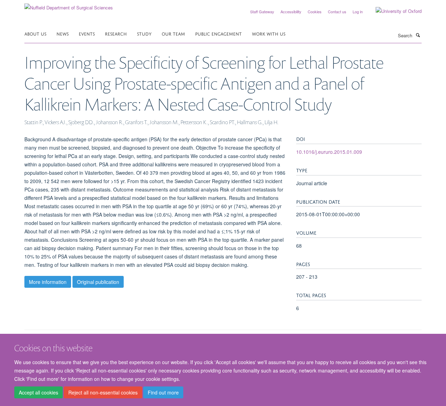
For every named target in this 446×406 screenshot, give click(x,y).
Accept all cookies (38, 392)
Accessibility (290, 11)
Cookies (315, 11)
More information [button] (48, 281)
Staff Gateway (262, 11)
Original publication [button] (98, 281)
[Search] (418, 35)
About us (35, 33)
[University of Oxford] (393, 11)
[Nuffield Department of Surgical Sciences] (68, 5)
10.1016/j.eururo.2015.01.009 (329, 151)
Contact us (337, 11)
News (62, 33)
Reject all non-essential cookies (103, 392)
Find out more (163, 392)
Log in (358, 11)
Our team (173, 33)
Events (87, 33)
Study (144, 33)
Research (116, 33)
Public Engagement (218, 33)
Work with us (268, 33)
